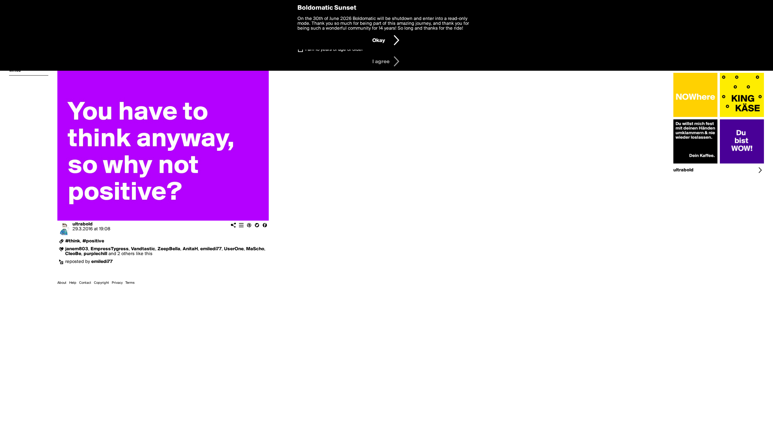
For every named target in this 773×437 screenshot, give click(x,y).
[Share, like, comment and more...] (695, 117)
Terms (130, 283)
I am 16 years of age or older (334, 49)
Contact (85, 283)
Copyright (101, 283)
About (61, 283)
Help (72, 283)
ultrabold (82, 224)
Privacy (117, 283)
